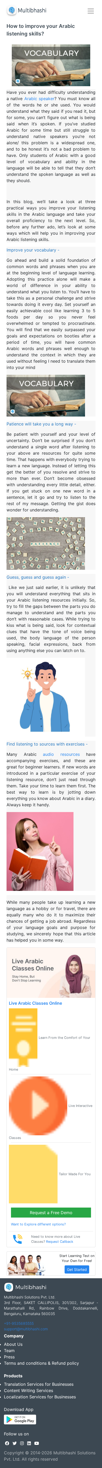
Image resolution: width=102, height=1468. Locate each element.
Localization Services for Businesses (40, 1396)
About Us (13, 1344)
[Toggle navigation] (91, 11)
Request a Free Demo (51, 1212)
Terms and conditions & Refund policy (41, 1363)
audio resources (61, 754)
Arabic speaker (39, 98)
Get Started (77, 1269)
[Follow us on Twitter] (15, 1443)
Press (9, 1356)
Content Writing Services (28, 1390)
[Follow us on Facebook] (7, 1443)
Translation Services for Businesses (38, 1384)
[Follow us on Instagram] (22, 1443)
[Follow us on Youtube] (36, 1443)
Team (9, 1350)
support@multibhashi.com (26, 1329)
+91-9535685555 (19, 1323)
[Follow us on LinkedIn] (29, 1443)
